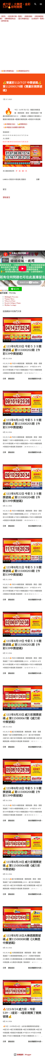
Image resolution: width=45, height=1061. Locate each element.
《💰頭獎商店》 (22, 124)
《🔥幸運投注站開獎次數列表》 (14, 127)
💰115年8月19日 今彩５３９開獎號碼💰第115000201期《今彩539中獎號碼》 (22, 644)
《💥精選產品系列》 (22, 71)
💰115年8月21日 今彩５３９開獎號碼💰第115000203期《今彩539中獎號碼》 (22, 571)
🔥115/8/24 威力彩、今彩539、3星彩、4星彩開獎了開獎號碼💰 (22, 1012)
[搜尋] (35, 4)
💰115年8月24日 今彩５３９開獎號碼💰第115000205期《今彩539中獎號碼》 (22, 423)
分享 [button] (37, 179)
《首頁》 (3, 16)
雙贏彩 (23, 179)
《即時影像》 (5, 21)
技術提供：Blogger (23, 1054)
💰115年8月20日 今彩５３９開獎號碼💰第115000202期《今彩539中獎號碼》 (22, 350)
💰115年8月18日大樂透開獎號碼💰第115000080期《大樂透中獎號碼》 (22, 939)
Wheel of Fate (10, 301)
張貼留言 (6, 197)
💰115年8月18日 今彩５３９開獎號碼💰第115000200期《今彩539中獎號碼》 (22, 792)
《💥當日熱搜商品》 (7, 71)
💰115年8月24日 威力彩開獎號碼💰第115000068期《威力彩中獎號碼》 (22, 865)
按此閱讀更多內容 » (35, 379)
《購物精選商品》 (10, 19)
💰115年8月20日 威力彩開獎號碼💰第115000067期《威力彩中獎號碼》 (22, 718)
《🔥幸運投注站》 (9, 124)
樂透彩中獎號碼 (15, 179)
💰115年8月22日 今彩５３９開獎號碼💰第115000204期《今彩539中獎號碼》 (22, 497)
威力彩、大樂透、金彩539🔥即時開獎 (16, 5)
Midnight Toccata (11, 297)
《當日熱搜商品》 (23, 19)
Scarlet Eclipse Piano (13, 303)
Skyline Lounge (10, 305)
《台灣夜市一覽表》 (37, 19)
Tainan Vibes (9, 299)
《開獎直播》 (28, 16)
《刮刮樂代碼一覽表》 (15, 16)
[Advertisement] (22, 46)
